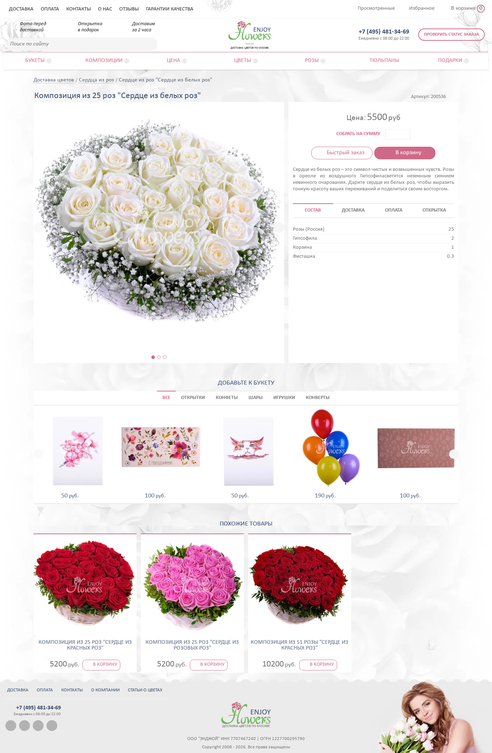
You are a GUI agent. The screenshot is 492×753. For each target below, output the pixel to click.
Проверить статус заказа (451, 34)
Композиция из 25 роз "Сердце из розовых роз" (192, 645)
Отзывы (129, 9)
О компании (105, 690)
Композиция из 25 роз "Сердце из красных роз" (85, 645)
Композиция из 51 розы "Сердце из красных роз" (299, 645)
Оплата (50, 9)
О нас (105, 9)
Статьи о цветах (145, 690)
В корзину (408, 153)
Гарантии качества (169, 9)
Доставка (21, 9)
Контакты (78, 9)
